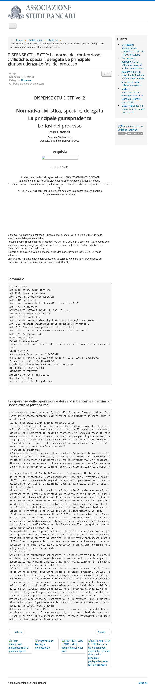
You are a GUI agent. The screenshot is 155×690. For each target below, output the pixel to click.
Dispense (26, 80)
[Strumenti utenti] (106, 74)
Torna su (142, 683)
